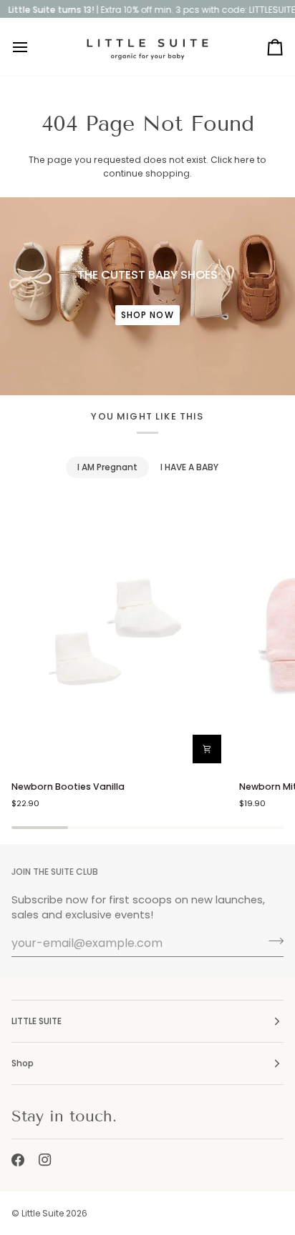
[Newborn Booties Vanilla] (119, 634)
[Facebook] (17, 1160)
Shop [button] (22, 1063)
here (244, 160)
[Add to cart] (207, 749)
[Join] (272, 941)
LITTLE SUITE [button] (36, 1021)
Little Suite (42, 1213)
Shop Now (147, 315)
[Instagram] (45, 1160)
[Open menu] (32, 47)
